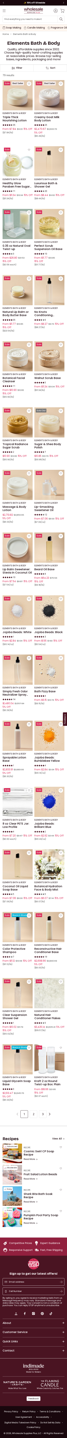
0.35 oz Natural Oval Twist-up (16, 247)
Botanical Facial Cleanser (14, 379)
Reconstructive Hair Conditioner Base (48, 950)
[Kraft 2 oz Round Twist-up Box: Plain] (49, 1059)
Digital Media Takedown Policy (20, 1422)
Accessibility (42, 1417)
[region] (33, 3)
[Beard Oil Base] (49, 547)
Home (6, 34)
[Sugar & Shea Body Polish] (49, 422)
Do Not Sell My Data (50, 1422)
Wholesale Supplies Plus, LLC (37, 1433)
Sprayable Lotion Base (14, 759)
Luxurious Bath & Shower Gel (45, 185)
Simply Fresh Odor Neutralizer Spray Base (15, 693)
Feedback (33, 1398)
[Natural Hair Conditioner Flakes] (49, 993)
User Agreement (23, 1417)
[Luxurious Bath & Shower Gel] (49, 161)
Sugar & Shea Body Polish (47, 446)
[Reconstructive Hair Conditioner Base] (49, 927)
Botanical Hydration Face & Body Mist (48, 888)
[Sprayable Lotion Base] (18, 736)
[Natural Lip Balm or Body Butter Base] (18, 290)
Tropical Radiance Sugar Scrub (15, 446)
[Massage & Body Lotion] (18, 485)
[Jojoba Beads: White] (18, 610)
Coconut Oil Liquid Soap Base (15, 888)
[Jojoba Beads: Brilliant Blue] (49, 802)
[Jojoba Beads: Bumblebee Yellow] (49, 736)
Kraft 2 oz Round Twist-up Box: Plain (47, 1082)
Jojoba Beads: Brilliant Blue (44, 825)
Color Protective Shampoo (14, 950)
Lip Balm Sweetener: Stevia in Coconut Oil (17, 571)
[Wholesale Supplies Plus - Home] (33, 11)
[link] (16, 1314)
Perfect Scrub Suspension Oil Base (48, 247)
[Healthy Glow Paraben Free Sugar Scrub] (18, 161)
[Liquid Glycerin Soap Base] (18, 1059)
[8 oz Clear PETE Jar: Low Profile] (18, 802)
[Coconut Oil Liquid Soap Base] (18, 864)
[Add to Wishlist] (29, 83)
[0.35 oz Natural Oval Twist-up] (18, 224)
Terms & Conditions (50, 1411)
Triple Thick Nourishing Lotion (15, 119)
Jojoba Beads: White (17, 632)
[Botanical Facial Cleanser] (18, 356)
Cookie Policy (33, 1427)
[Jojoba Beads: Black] (49, 610)
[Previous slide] (3, 3)
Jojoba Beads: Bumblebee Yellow (47, 759)
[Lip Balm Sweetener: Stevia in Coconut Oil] (18, 547)
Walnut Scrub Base (47, 378)
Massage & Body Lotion (14, 508)
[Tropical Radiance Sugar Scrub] (18, 422)
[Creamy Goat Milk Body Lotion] (49, 95)
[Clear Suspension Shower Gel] (18, 993)
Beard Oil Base (44, 569)
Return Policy (29, 1411)
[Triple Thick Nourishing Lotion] (18, 95)
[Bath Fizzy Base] (49, 670)
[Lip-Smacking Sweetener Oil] (49, 485)
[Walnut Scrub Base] (49, 356)
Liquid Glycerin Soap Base (17, 1082)
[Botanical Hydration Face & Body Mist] (49, 864)
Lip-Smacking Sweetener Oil (44, 508)
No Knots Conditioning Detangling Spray (46, 313)
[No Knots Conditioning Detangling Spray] (49, 290)
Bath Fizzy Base (44, 691)
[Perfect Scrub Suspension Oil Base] (49, 224)
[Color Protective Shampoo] (18, 927)
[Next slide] (63, 3)
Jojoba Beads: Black (48, 632)
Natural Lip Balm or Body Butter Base (16, 313)
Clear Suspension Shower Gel (15, 1016)
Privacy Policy (11, 1411)
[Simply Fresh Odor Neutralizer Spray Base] (18, 670)
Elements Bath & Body (24, 34)
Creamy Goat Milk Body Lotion (46, 119)
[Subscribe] (61, 1282)
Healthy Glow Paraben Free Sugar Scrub (16, 185)
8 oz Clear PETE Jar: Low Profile (16, 825)
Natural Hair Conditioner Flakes (47, 1016)
